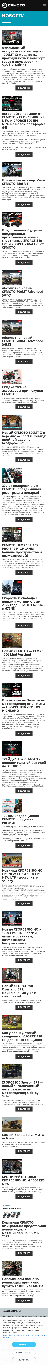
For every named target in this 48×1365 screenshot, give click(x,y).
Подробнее (24, 88)
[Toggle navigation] (44, 6)
